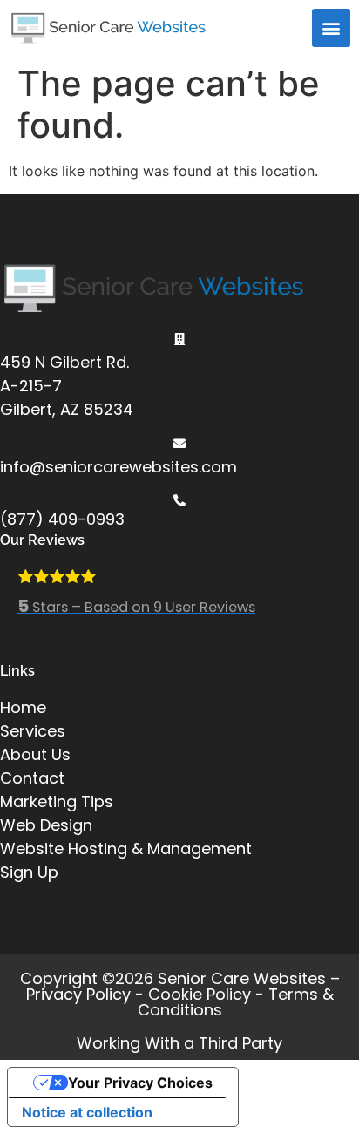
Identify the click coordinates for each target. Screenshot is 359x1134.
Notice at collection (87, 1112)
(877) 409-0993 (62, 519)
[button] (331, 28)
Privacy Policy (78, 994)
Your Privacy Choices (140, 1082)
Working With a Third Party (179, 1043)
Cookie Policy (199, 994)
